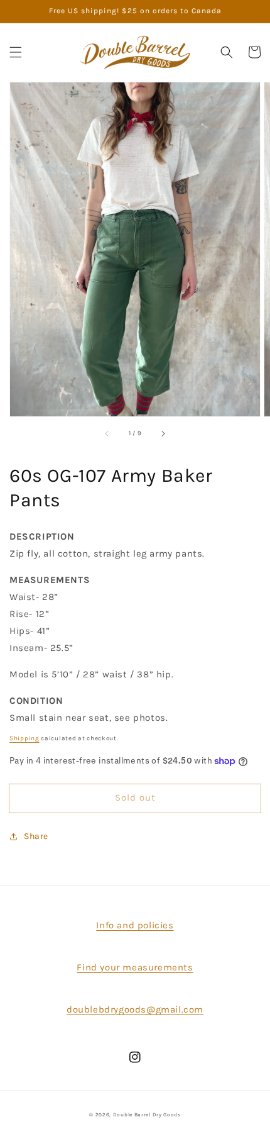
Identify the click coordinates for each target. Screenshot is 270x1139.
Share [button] (36, 836)
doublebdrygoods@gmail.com (135, 1009)
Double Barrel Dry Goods (147, 1114)
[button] (16, 52)
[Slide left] (107, 434)
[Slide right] (162, 434)
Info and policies (134, 925)
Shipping (24, 738)
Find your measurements (135, 967)
